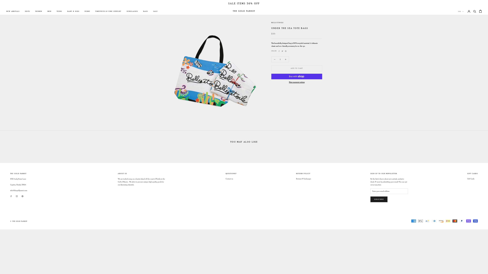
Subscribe (379, 199)
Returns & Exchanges (303, 179)
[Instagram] (17, 195)
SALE (155, 11)
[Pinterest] (285, 51)
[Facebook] (279, 51)
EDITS (27, 11)
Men (49, 11)
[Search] (474, 11)
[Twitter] (282, 51)
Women (38, 11)
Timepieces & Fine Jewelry (108, 11)
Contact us (229, 179)
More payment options (297, 82)
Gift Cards (470, 179)
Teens (59, 11)
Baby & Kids (73, 11)
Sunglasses (132, 11)
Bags (145, 11)
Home (87, 11)
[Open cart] (480, 11)
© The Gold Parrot (18, 221)
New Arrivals (13, 11)
